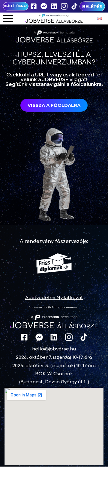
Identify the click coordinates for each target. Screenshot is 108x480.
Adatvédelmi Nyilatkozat (54, 297)
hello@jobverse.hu (54, 349)
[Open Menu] (8, 18)
